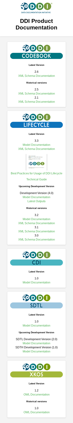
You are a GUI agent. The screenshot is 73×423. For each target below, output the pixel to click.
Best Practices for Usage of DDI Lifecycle (36, 173)
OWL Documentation (37, 394)
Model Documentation (36, 144)
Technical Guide (36, 179)
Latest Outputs (36, 201)
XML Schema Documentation (36, 75)
